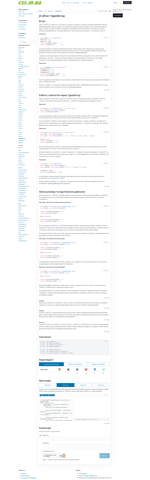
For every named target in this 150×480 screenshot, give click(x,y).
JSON (19, 101)
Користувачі (25, 475)
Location (20, 103)
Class (19, 60)
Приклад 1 (48, 385)
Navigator (21, 111)
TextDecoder (21, 228)
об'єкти (50, 11)
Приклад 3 (83, 385)
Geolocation (21, 91)
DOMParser (21, 154)
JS (70, 3)
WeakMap (21, 140)
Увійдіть (45, 459)
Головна (40, 11)
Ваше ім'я (45, 435)
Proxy (19, 122)
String (20, 134)
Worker (20, 238)
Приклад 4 (101, 385)
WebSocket (21, 236)
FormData (21, 216)
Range (20, 161)
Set (19, 130)
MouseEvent (21, 184)
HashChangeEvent (23, 178)
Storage (20, 132)
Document (21, 72)
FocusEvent (21, 176)
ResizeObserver (22, 224)
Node (19, 158)
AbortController (22, 205)
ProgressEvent (22, 190)
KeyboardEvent (22, 182)
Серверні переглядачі (98, 364)
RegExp (20, 126)
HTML (63, 3)
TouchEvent (21, 194)
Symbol (20, 136)
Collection (21, 62)
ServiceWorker (22, 226)
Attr (19, 54)
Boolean (20, 58)
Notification (21, 222)
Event (19, 81)
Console (20, 64)
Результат (45, 395)
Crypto (20, 210)
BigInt (20, 56)
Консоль (52, 395)
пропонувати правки (103, 11)
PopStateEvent (22, 188)
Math (19, 107)
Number (20, 116)
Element (20, 76)
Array (19, 50)
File (19, 212)
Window (20, 147)
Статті (84, 3)
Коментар (46, 443)
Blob (19, 208)
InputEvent (21, 180)
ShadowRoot (21, 165)
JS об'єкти (21, 35)
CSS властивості (22, 22)
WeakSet (20, 142)
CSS (68, 3)
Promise (20, 120)
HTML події (21, 16)
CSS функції (21, 27)
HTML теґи (21, 12)
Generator (21, 89)
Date (19, 70)
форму (85, 473)
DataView (20, 68)
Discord (23, 473)
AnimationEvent (22, 170)
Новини (90, 3)
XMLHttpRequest (22, 240)
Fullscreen (21, 85)
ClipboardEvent (22, 172)
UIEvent (20, 198)
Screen (20, 128)
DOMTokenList (22, 74)
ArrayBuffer (21, 52)
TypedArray (21, 138)
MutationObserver (23, 220)
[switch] (109, 11)
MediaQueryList (22, 109)
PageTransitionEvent (23, 186)
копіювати (105, 37)
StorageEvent (21, 192)
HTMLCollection (22, 97)
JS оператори (22, 37)
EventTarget (21, 156)
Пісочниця (75, 3)
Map (19, 105)
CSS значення (22, 29)
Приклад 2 (65, 385)
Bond (108, 89)
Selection (20, 163)
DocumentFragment (23, 152)
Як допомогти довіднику (28, 478)
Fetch (19, 83)
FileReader (21, 214)
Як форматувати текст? (48, 451)
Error (19, 78)
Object (20, 118)
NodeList (20, 113)
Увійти (116, 3)
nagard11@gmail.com (90, 475)
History (20, 95)
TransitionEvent (22, 196)
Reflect (20, 124)
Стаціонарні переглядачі (51, 364)
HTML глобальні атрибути (25, 14)
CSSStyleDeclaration (23, 66)
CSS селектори (22, 24)
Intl (19, 99)
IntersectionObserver (24, 218)
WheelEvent (21, 200)
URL (19, 232)
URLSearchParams (23, 234)
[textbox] (76, 446)
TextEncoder (21, 230)
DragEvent (21, 174)
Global (20, 93)
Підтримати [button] (127, 2)
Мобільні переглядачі (75, 364)
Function (20, 87)
